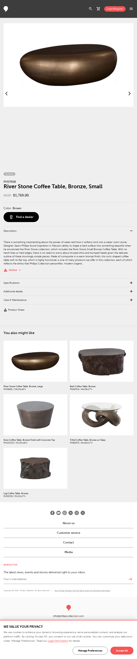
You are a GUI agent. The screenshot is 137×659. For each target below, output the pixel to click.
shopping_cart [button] (98, 9)
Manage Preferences (90, 650)
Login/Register (115, 9)
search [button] (90, 9)
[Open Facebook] (52, 513)
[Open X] (83, 513)
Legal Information (58, 641)
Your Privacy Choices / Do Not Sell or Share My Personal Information (82, 590)
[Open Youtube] (58, 513)
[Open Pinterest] (64, 513)
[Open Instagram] (77, 513)
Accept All (122, 650)
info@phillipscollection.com (68, 616)
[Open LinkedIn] (70, 513)
